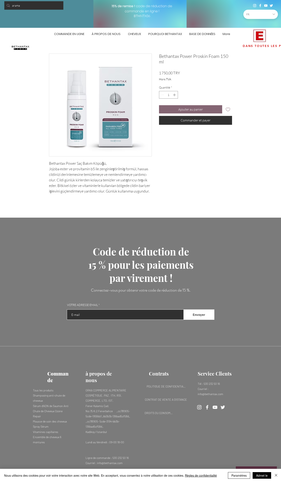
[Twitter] (271, 6)
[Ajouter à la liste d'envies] (228, 109)
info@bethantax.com (110, 463)
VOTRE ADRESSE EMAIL (82, 304)
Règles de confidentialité (201, 475)
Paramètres (239, 475)
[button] (271, 33)
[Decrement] (162, 94)
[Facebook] (260, 6)
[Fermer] (276, 475)
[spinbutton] (168, 94)
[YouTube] (266, 6)
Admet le (262, 475)
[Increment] (174, 94)
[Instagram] (255, 6)
